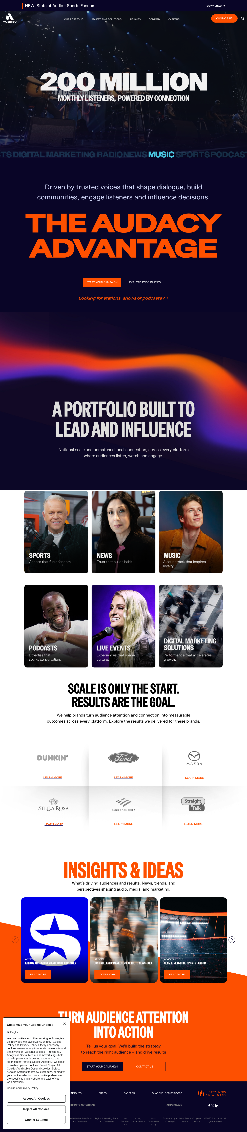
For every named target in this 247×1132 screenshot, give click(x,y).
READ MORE (38, 974)
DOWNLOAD (107, 974)
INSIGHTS (75, 1093)
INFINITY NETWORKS (82, 1105)
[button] (242, 18)
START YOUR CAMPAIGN (102, 282)
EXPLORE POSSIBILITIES (145, 282)
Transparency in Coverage (170, 1120)
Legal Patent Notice (185, 1120)
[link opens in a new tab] (209, 1105)
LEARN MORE (52, 777)
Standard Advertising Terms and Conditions (79, 1120)
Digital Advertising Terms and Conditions (106, 1120)
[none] (74, 19)
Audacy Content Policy (138, 1120)
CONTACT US (224, 18)
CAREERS (129, 1093)
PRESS (103, 1093)
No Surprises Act (125, 1121)
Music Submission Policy (153, 1121)
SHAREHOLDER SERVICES (167, 1093)
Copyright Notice (196, 1120)
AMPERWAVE (174, 1105)
